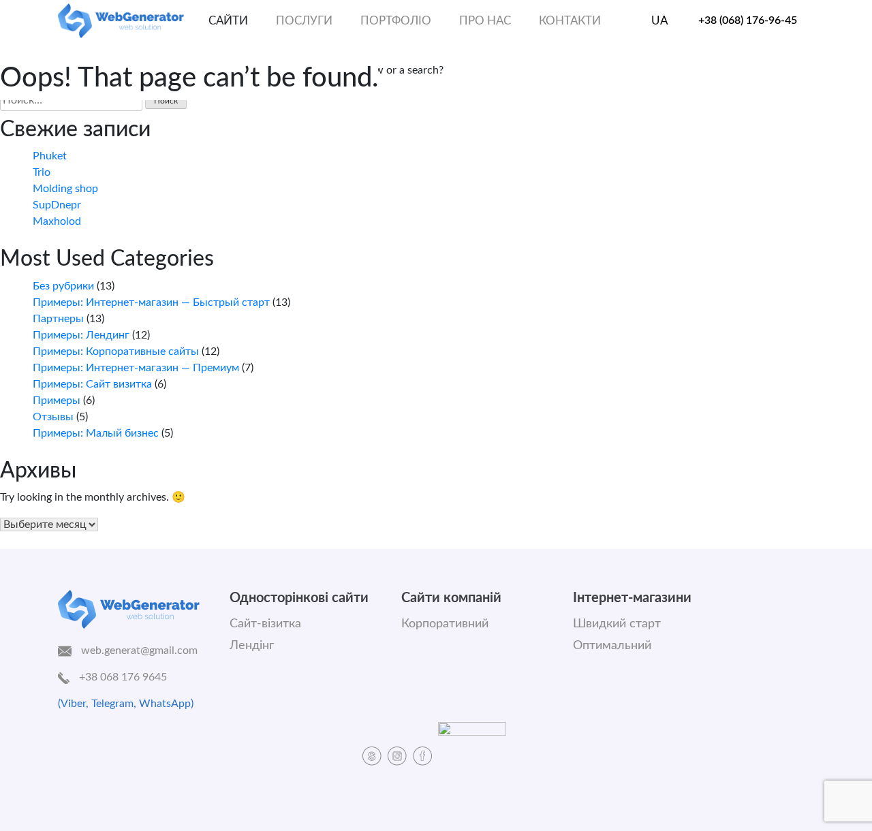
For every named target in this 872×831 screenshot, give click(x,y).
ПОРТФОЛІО (395, 21)
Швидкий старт (617, 624)
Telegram (112, 703)
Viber (73, 703)
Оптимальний (612, 646)
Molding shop (65, 188)
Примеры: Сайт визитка (92, 384)
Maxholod (57, 221)
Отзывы (53, 416)
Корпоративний (444, 624)
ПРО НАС (485, 21)
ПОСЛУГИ (304, 21)
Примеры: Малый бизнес (96, 433)
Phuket (50, 156)
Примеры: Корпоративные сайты (116, 351)
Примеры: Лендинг (81, 335)
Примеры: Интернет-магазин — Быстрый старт (151, 302)
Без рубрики (63, 286)
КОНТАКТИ (570, 21)
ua (659, 21)
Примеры (56, 400)
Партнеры (58, 318)
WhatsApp (165, 703)
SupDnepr (57, 205)
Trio (41, 172)
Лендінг (252, 646)
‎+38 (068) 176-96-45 (747, 20)
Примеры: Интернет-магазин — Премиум (136, 367)
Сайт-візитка (265, 624)
